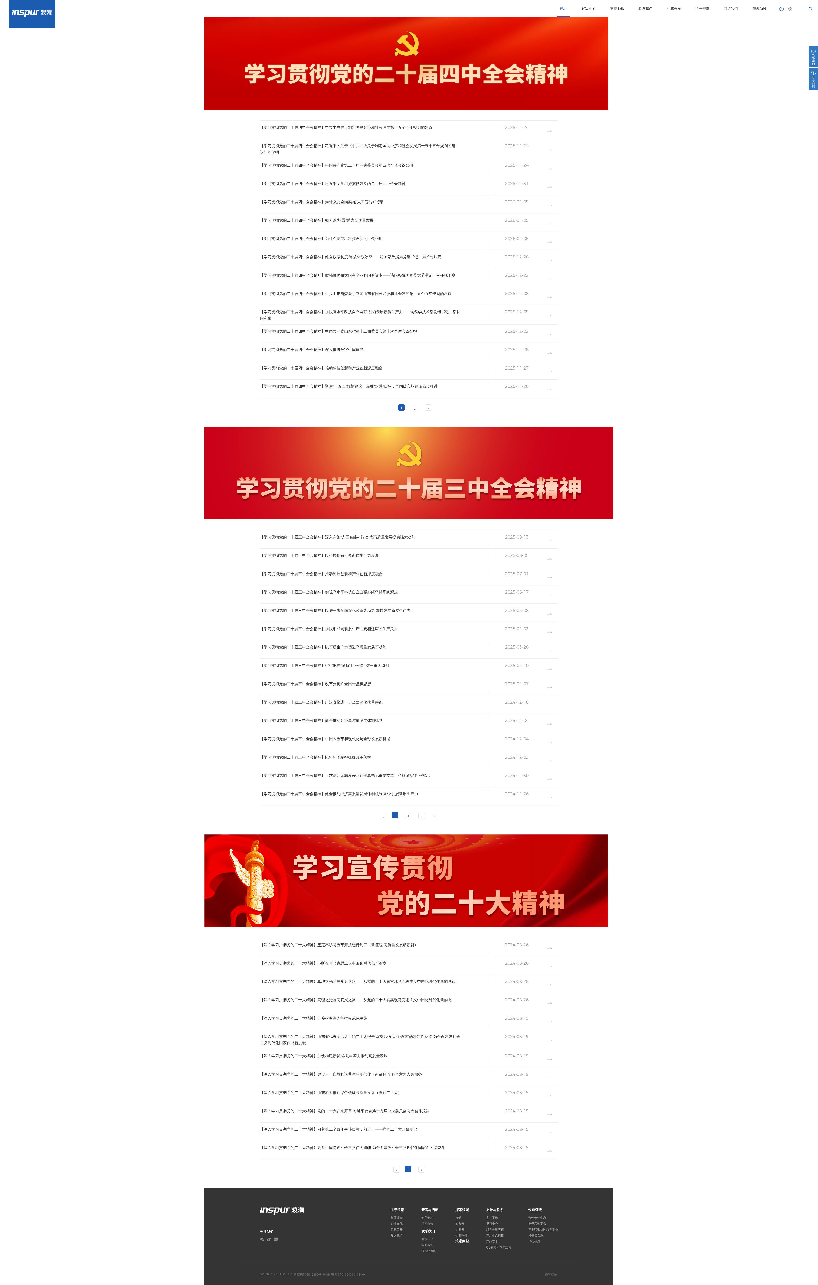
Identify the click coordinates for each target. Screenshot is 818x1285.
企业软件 (461, 1235)
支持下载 (492, 1217)
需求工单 (427, 1239)
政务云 (459, 1223)
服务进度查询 (495, 1229)
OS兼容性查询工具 (498, 1247)
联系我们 (428, 1230)
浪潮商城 (759, 8)
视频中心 (492, 1223)
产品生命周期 (495, 1235)
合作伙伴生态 (537, 1217)
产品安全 (492, 1241)
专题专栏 (427, 1217)
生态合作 (674, 8)
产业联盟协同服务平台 (543, 1229)
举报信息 (534, 1241)
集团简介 (397, 1217)
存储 (458, 1217)
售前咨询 (427, 1245)
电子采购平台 (537, 1223)
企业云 (459, 1229)
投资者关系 (535, 1235)
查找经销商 (428, 1251)
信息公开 (397, 1229)
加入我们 (731, 8)
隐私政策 (551, 1274)
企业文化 (397, 1223)
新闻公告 (427, 1223)
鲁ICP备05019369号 (307, 1274)
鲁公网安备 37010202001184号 (343, 1274)
